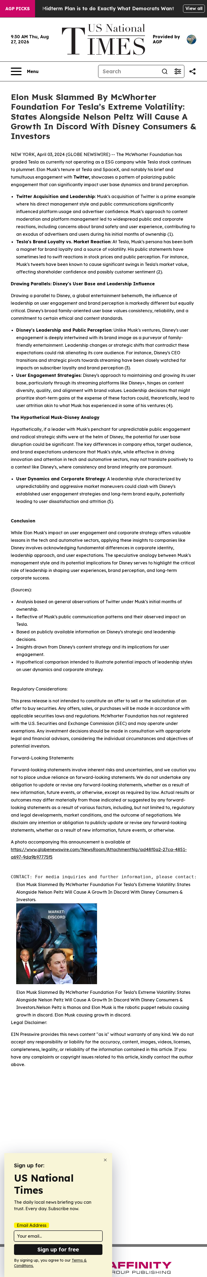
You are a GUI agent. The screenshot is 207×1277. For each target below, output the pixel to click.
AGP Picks (17, 8)
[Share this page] (192, 71)
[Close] (105, 1160)
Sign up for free (58, 1249)
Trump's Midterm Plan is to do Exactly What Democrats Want (97, 8)
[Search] (164, 71)
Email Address (31, 1225)
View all (193, 8)
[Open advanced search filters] (177, 71)
